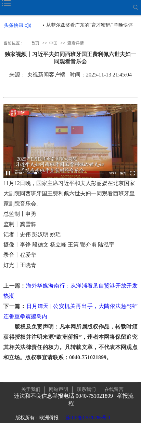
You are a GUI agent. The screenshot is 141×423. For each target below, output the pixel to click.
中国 (53, 43)
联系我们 (86, 389)
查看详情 (75, 43)
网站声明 (58, 389)
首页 (35, 43)
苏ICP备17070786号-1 (88, 417)
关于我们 (30, 389)
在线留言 (114, 389)
